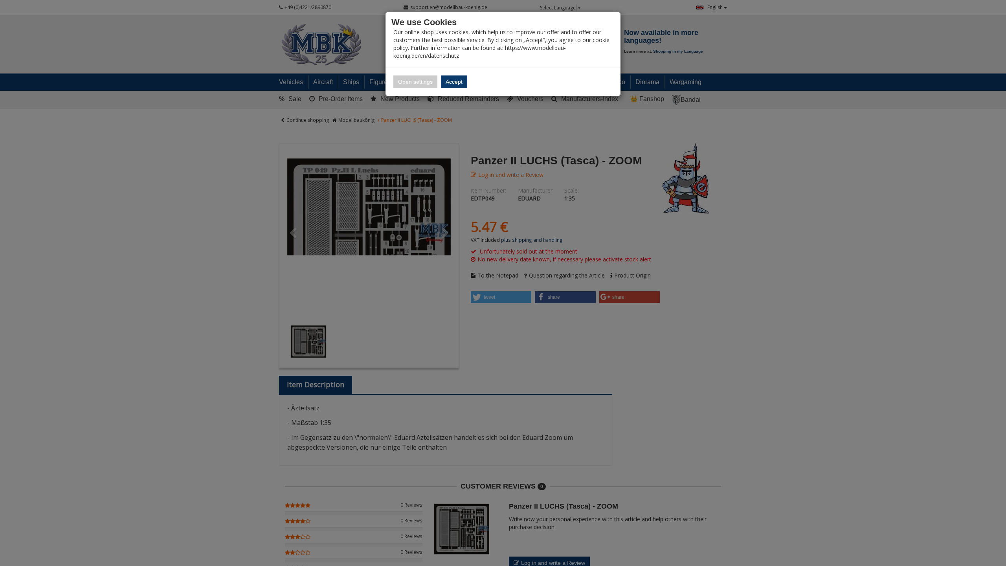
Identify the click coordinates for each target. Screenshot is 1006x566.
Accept (454, 82)
